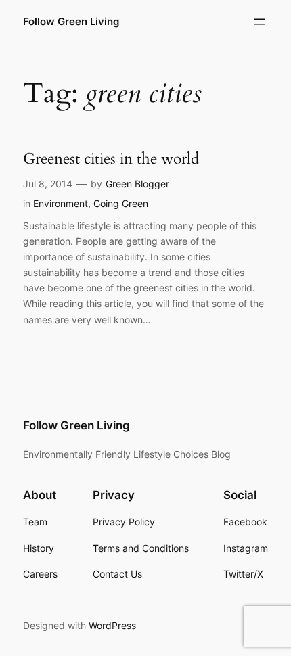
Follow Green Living (71, 22)
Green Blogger (137, 183)
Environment (60, 203)
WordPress (112, 625)
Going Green (120, 203)
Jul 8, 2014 (47, 183)
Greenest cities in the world (111, 158)
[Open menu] (260, 22)
